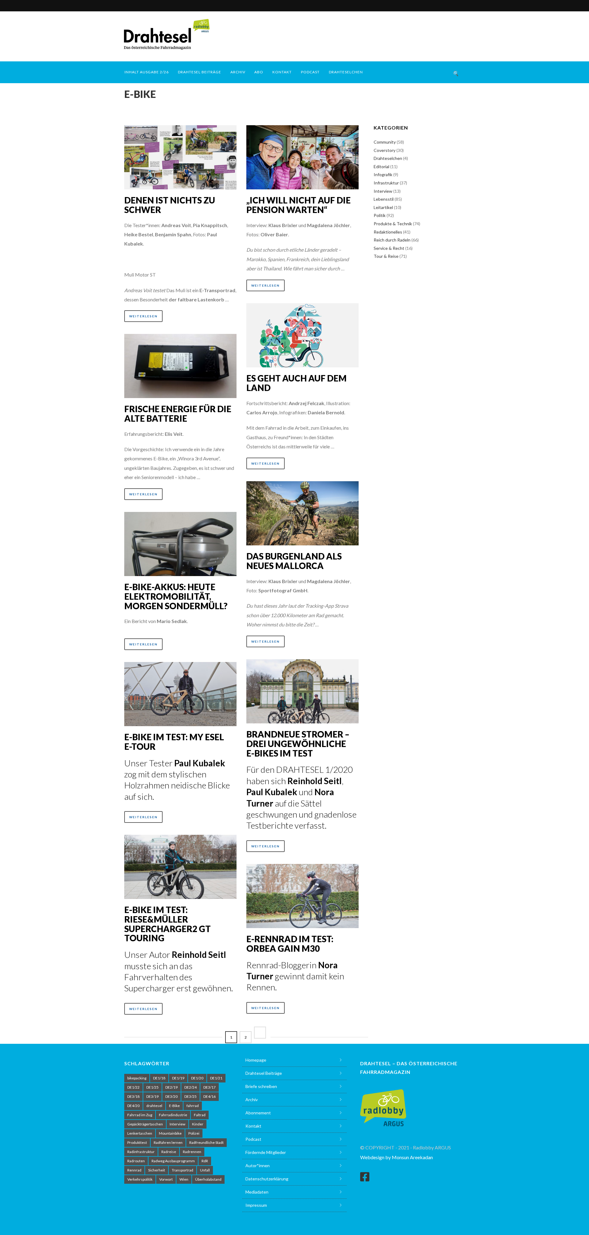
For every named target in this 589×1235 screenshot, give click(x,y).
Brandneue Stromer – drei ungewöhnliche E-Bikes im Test (297, 743)
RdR (205, 1161)
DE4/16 (209, 1096)
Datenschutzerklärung (266, 1178)
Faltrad (200, 1115)
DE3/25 (190, 1096)
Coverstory (384, 150)
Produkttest (137, 1142)
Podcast (310, 72)
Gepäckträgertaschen (145, 1124)
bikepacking (136, 1078)
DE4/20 (133, 1105)
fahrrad (193, 1105)
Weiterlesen (143, 316)
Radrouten (136, 1161)
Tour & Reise (386, 256)
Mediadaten (256, 1191)
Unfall (205, 1170)
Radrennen (192, 1151)
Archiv (237, 72)
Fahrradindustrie (173, 1115)
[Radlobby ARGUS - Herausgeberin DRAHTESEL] (383, 1104)
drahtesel (154, 1105)
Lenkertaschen (139, 1133)
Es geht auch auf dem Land (296, 383)
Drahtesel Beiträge (199, 72)
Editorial (381, 166)
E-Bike (174, 1105)
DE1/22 (133, 1087)
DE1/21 (216, 1078)
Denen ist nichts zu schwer (169, 205)
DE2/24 (190, 1087)
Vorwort (166, 1179)
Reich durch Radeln (392, 239)
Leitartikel (383, 207)
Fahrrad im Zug (139, 1115)
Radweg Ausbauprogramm (173, 1161)
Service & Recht (389, 248)
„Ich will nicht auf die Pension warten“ (298, 205)
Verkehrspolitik (139, 1179)
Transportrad (182, 1170)
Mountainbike (170, 1133)
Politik (380, 215)
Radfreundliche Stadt (206, 1142)
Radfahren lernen (168, 1142)
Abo (258, 72)
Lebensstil (384, 199)
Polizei (193, 1133)
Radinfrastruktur (141, 1151)
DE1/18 (159, 1078)
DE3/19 (152, 1096)
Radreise (168, 1151)
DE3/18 (133, 1096)
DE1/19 (178, 1078)
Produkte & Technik (393, 223)
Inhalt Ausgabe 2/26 (147, 72)
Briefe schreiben (261, 1086)
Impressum (256, 1205)
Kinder (197, 1124)
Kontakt (282, 72)
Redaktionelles (388, 231)
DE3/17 (209, 1087)
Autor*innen (257, 1165)
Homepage (255, 1060)
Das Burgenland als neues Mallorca (294, 561)
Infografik (383, 174)
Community (385, 142)
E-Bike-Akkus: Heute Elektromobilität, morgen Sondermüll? (176, 596)
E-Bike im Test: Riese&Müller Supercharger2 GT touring (167, 923)
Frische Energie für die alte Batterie (177, 414)
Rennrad (134, 1170)
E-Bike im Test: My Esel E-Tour (174, 742)
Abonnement (258, 1112)
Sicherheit (156, 1170)
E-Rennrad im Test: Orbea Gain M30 (289, 944)
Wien (183, 1179)
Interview (383, 191)
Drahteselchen (346, 72)
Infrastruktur (386, 182)
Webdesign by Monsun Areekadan (396, 1157)
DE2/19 (171, 1087)
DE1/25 (152, 1087)
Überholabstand (208, 1179)
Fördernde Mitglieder (265, 1152)
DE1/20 (197, 1078)
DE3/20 (171, 1096)
